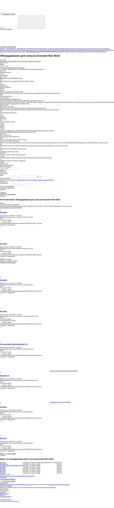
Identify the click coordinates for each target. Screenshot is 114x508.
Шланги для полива (18, 51)
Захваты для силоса (44, 50)
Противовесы (109, 50)
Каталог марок (65, 484)
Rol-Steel (3, 212)
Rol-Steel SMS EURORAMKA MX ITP (14, 344)
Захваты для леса (94, 48)
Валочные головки (86, 50)
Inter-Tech (78, 51)
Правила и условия (6, 484)
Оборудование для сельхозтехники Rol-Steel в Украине (17, 476)
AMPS (58, 51)
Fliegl (73, 51)
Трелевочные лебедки (58, 50)
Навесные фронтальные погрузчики (65, 48)
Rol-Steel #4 (4, 376)
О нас (2, 479)
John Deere (91, 51)
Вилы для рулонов (15, 50)
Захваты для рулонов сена (29, 50)
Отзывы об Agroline (54, 484)
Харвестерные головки (72, 50)
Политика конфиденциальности (22, 484)
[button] (57, 38)
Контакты (12, 479)
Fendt (66, 51)
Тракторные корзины (98, 50)
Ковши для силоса (82, 48)
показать (3, 192)
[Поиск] (31, 22)
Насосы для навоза (6, 51)
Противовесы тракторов (46, 48)
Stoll (104, 51)
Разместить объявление (8, 262)
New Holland (99, 51)
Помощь (6, 479)
